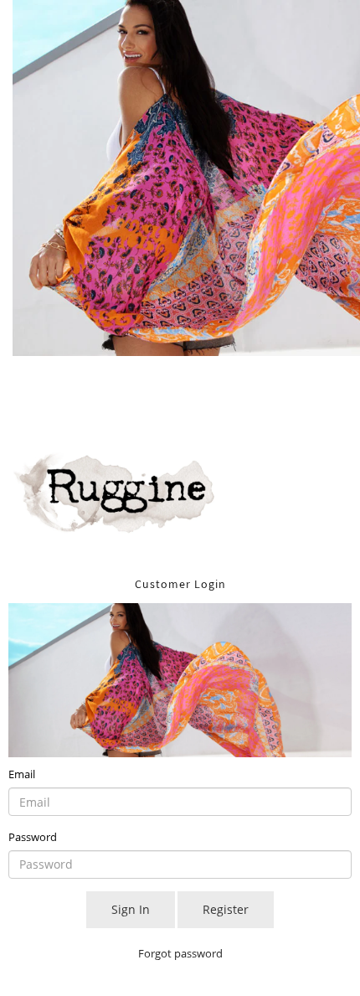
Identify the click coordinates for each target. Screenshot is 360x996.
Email (21, 774)
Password (32, 836)
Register (226, 909)
